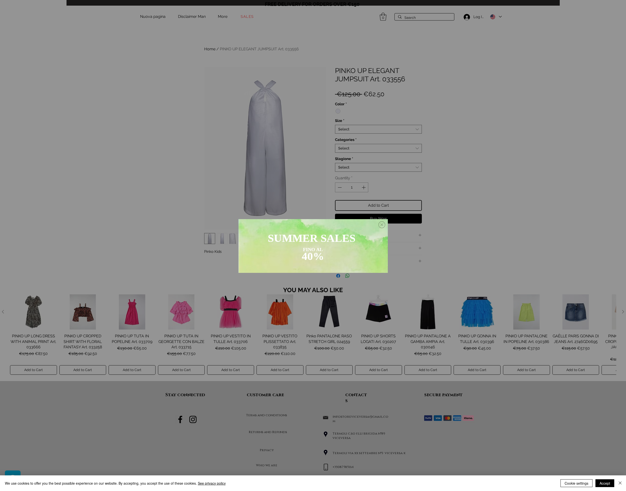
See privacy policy (212, 483)
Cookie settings (576, 483)
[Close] (620, 483)
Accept (605, 483)
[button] (382, 225)
